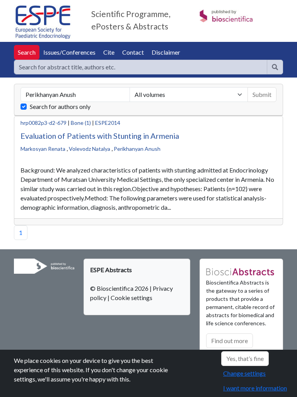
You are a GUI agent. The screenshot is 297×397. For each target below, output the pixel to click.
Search (27, 52)
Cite (108, 52)
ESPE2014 (107, 122)
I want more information (255, 388)
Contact (133, 52)
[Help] (275, 67)
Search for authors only (60, 106)
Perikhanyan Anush (137, 148)
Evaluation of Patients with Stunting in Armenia (99, 135)
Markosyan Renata (42, 148)
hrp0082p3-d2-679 (43, 122)
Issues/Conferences (69, 52)
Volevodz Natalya (89, 148)
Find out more (229, 340)
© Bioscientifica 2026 (120, 288)
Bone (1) (81, 122)
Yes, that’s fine (245, 358)
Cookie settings (131, 297)
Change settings (244, 373)
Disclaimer (166, 52)
